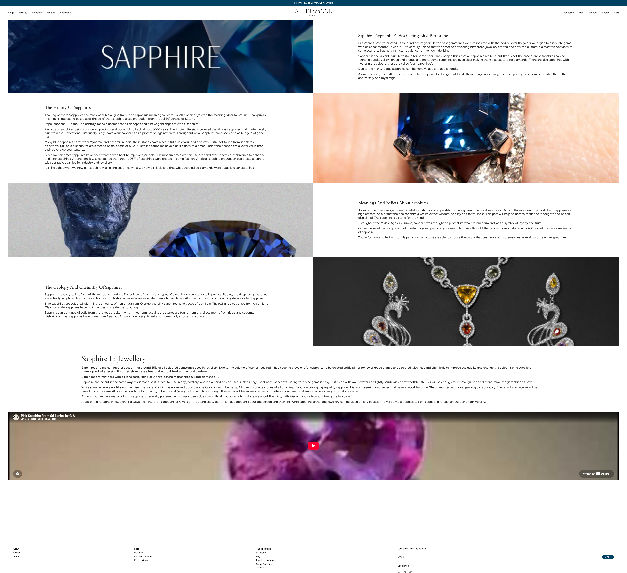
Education (261, 552)
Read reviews (141, 560)
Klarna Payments (264, 564)
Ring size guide (263, 549)
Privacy (16, 552)
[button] (11, 12)
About (16, 549)
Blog (258, 556)
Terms (16, 556)
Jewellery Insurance (266, 560)
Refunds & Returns (143, 556)
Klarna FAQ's (262, 567)
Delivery (138, 552)
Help (136, 549)
